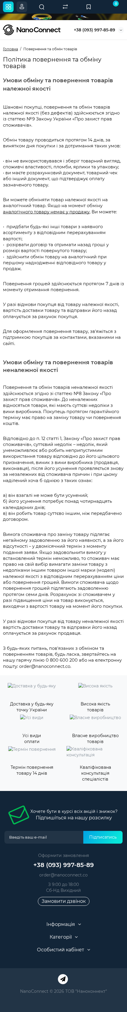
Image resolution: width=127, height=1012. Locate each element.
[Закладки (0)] (88, 7)
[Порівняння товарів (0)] (65, 7)
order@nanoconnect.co (63, 875)
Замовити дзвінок (64, 901)
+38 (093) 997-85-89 (94, 30)
